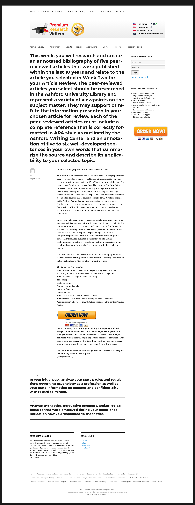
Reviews (88, 481)
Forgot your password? (140, 77)
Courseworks (120, 474)
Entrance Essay (74, 478)
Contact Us (86, 448)
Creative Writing (133, 474)
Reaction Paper (53, 481)
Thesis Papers (120, 11)
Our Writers (43, 11)
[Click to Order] (91, 318)
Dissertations (71, 11)
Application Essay (66, 474)
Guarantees (110, 478)
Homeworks (121, 478)
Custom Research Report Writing (42, 478)
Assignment (55, 47)
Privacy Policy (157, 481)
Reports (92, 11)
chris (31, 175)
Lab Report (133, 478)
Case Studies (108, 474)
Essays (83, 11)
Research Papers (134, 47)
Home (32, 11)
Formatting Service (96, 478)
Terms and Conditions (141, 481)
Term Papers (105, 11)
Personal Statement (37, 481)
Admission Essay (37, 47)
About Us (85, 443)
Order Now (57, 11)
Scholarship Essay (99, 481)
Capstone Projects (74, 47)
